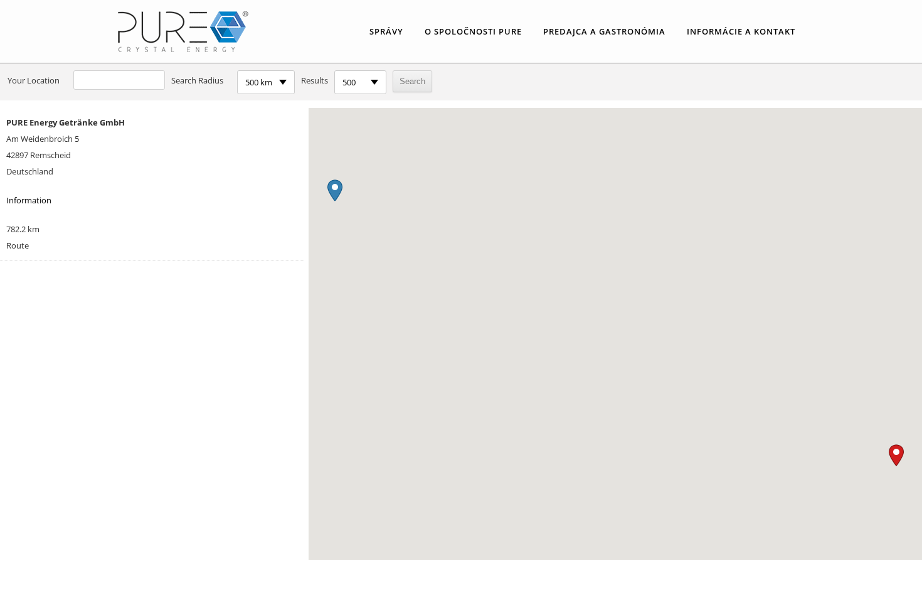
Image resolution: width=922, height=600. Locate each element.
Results (314, 80)
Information (28, 200)
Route (17, 245)
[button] (896, 455)
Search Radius (197, 80)
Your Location (34, 80)
